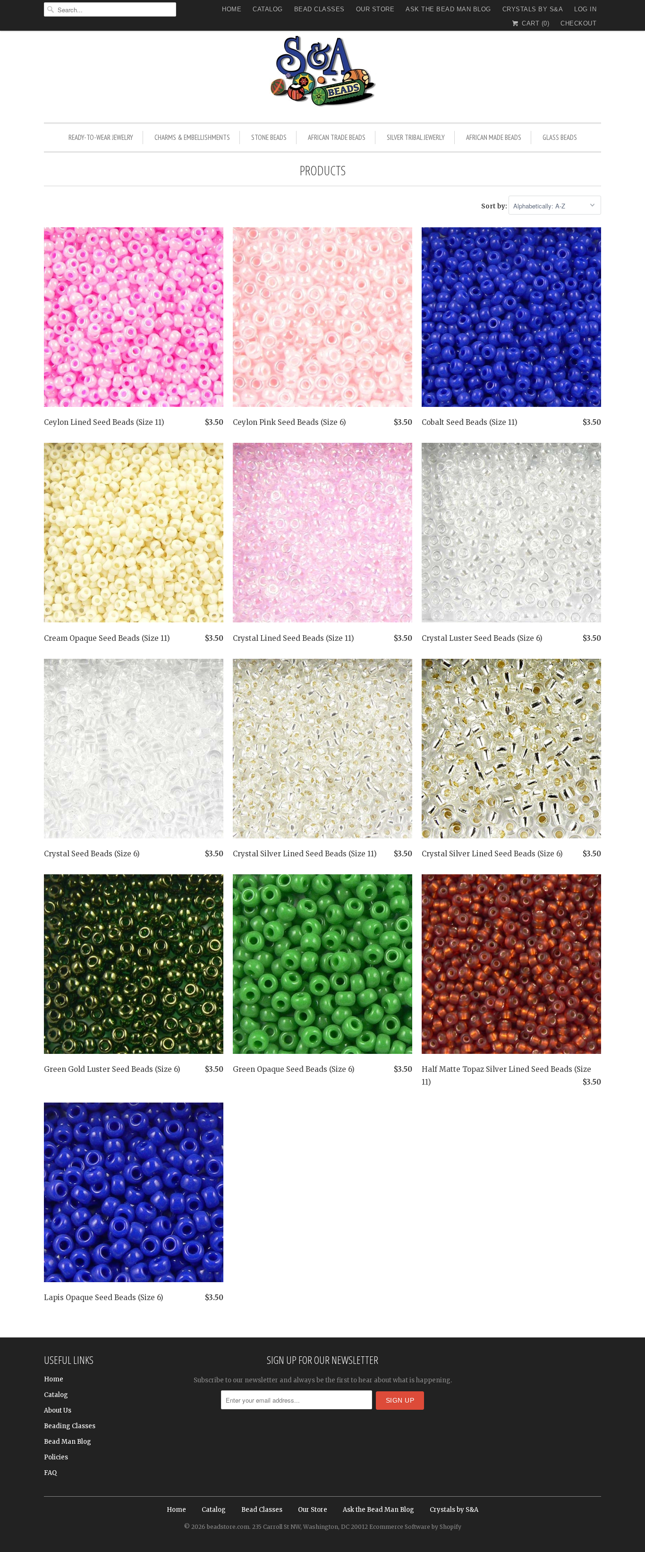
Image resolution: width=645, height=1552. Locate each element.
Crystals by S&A (532, 9)
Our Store (375, 9)
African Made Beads (493, 137)
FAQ (50, 1473)
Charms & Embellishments (192, 137)
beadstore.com (228, 1526)
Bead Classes (319, 9)
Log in (585, 9)
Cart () (534, 23)
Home (231, 9)
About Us (57, 1410)
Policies (56, 1457)
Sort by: (495, 206)
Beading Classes (69, 1426)
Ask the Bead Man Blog (448, 9)
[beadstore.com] (322, 73)
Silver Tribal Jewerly (416, 137)
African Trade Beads (336, 137)
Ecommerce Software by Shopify (415, 1526)
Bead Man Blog (67, 1442)
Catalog (268, 9)
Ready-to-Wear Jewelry (100, 137)
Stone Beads (269, 137)
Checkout (578, 23)
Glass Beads (560, 137)
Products (323, 170)
